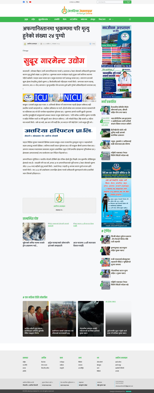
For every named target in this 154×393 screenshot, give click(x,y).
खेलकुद (93, 19)
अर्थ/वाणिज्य (73, 19)
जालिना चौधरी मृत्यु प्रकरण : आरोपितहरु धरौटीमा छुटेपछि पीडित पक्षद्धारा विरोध (34, 331)
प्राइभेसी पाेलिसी (119, 368)
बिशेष (64, 19)
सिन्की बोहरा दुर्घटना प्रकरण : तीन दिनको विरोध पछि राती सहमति (121, 239)
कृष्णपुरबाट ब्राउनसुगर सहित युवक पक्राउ (119, 249)
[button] (130, 19)
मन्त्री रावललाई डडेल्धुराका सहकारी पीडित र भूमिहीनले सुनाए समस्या (121, 262)
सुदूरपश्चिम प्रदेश (43, 19)
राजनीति (56, 19)
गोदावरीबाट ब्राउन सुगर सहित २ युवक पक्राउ (119, 272)
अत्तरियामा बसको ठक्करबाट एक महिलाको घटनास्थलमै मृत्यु (63, 332)
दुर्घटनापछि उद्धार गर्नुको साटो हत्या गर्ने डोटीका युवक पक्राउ (117, 332)
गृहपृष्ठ (26, 19)
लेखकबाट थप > (59, 210)
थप (110, 19)
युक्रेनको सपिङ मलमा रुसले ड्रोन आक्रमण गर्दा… (33, 244)
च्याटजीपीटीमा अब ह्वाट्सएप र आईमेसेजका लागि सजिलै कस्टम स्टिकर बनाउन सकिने (121, 121)
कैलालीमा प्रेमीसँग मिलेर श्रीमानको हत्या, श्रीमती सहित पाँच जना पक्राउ (120, 109)
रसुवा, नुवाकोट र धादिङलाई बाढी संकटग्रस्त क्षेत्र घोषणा (121, 143)
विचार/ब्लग (102, 19)
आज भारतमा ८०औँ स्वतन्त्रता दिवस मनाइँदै (84, 244)
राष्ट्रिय (33, 19)
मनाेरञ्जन (84, 19)
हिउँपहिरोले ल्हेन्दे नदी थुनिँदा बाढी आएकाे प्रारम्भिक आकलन (118, 132)
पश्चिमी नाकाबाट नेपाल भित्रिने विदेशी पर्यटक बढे (120, 154)
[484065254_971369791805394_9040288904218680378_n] (116, 46)
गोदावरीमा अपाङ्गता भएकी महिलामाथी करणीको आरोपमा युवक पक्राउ (90, 331)
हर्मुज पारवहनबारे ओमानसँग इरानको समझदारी (59, 244)
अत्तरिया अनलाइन (32, 44)
